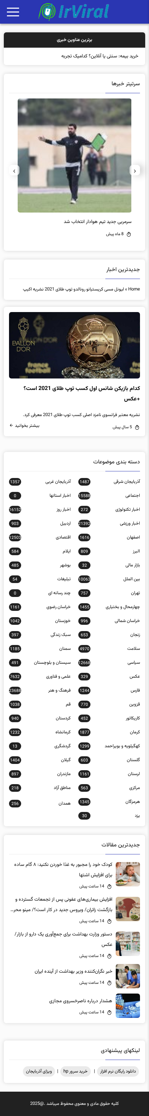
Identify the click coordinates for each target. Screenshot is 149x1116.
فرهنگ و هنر (40, 690)
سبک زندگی (41, 634)
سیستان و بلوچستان (41, 662)
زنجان (110, 634)
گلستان (110, 760)
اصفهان (110, 537)
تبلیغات (41, 579)
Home (134, 289)
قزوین (110, 704)
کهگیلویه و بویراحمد (110, 746)
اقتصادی (40, 537)
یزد (111, 815)
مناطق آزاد (41, 787)
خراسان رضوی (40, 607)
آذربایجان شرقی (110, 481)
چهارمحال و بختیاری (110, 607)
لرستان (110, 774)
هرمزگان (110, 801)
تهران (110, 593)
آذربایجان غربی (40, 481)
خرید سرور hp (75, 1071)
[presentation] (135, 170)
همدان (41, 803)
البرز (110, 551)
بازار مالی (111, 565)
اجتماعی (109, 495)
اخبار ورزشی (109, 523)
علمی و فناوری (40, 676)
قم (40, 704)
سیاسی (109, 662)
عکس (110, 676)
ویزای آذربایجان (39, 1071)
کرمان (110, 732)
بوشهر (41, 565)
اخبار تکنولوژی (110, 509)
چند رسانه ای (42, 593)
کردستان (41, 718)
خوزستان (40, 620)
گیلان (40, 760)
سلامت (110, 648)
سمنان (40, 648)
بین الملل (109, 579)
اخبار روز (40, 509)
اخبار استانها (42, 495)
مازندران (41, 774)
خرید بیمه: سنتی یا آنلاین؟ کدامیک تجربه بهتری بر (91, 56)
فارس (110, 690)
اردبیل (41, 523)
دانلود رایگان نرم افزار (118, 1071)
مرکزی (110, 787)
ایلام (41, 551)
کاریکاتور (110, 718)
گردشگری (41, 746)
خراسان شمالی (110, 620)
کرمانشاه (40, 732)
